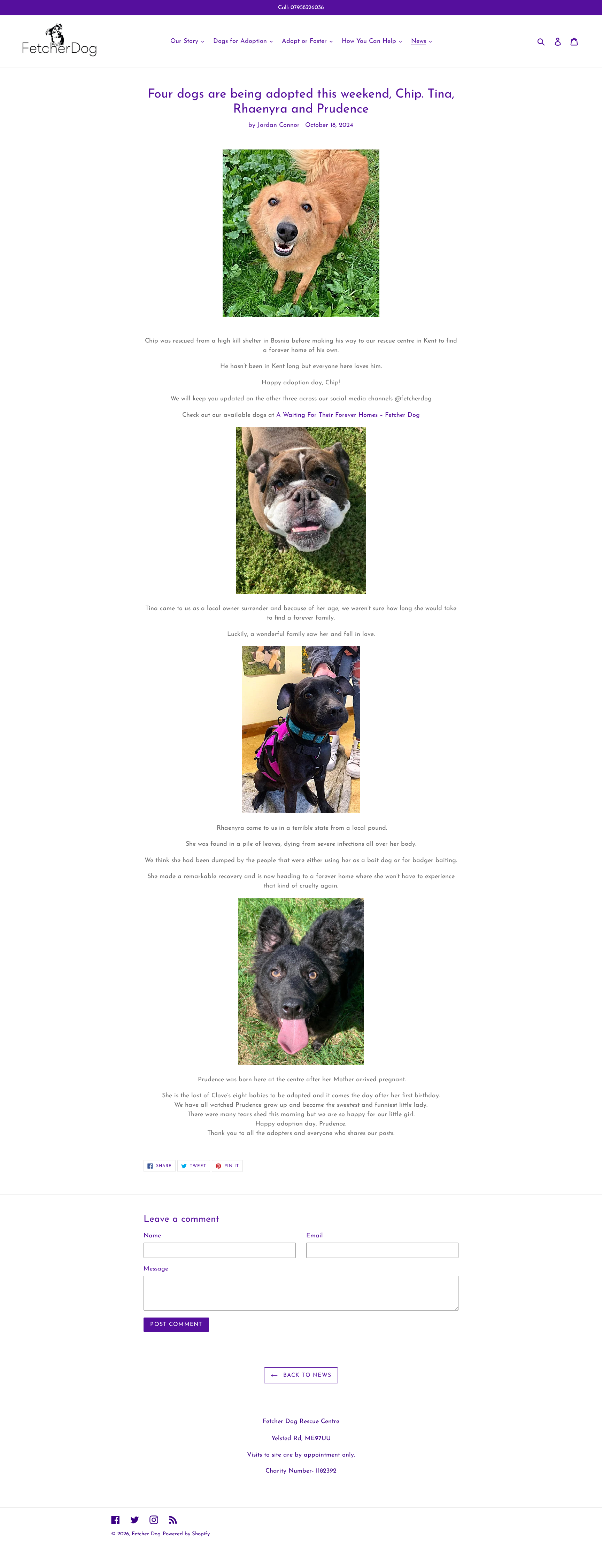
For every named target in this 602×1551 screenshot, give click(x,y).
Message (156, 1269)
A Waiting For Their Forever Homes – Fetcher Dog (348, 415)
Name (152, 1236)
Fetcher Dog (146, 1534)
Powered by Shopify (186, 1534)
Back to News (306, 1375)
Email (314, 1236)
